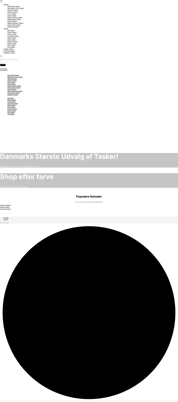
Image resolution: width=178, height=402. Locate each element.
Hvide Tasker (12, 32)
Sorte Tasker (11, 34)
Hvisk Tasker (11, 16)
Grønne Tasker (12, 41)
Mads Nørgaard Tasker (15, 23)
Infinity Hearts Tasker (14, 17)
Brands (6, 4)
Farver (6, 29)
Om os (6, 219)
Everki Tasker (12, 21)
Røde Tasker (11, 38)
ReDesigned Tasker (14, 19)
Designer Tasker (9, 53)
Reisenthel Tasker (13, 6)
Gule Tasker (11, 40)
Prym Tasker (11, 14)
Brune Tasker (12, 43)
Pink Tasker (11, 45)
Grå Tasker (11, 47)
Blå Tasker (11, 30)
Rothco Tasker (12, 12)
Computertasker (9, 51)
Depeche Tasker (13, 27)
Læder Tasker (8, 49)
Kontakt (6, 218)
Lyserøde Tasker (13, 36)
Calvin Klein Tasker (14, 25)
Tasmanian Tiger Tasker (15, 8)
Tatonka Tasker (12, 10)
